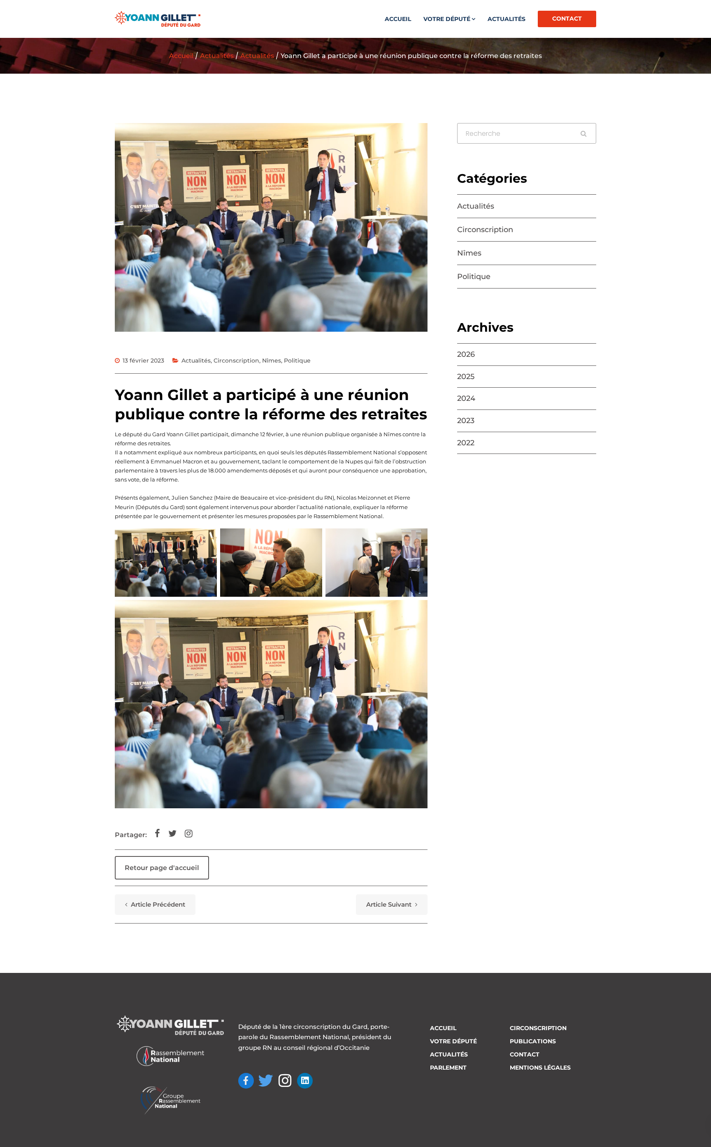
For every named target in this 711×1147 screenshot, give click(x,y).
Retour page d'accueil (162, 868)
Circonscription (236, 360)
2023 (465, 420)
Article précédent (157, 904)
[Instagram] (285, 1081)
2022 (465, 442)
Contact (567, 18)
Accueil (398, 19)
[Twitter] (266, 1081)
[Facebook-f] (246, 1081)
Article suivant (389, 904)
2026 (466, 354)
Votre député (446, 19)
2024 (466, 398)
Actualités (506, 19)
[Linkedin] (305, 1081)
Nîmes (271, 360)
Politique (297, 360)
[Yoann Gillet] (157, 19)
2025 (465, 376)
